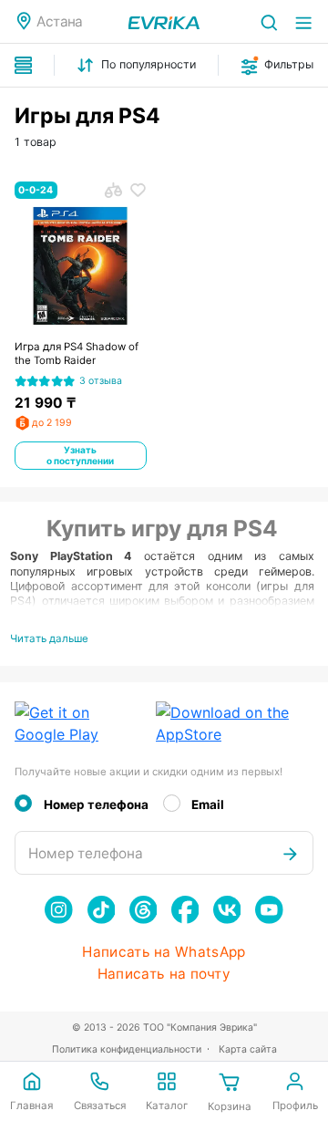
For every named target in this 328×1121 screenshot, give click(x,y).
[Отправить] (290, 853)
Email (207, 804)
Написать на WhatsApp (163, 952)
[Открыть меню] (303, 21)
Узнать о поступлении (80, 455)
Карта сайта (248, 1049)
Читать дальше (49, 638)
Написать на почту (164, 974)
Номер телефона (96, 804)
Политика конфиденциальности (126, 1049)
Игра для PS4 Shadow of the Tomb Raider (76, 353)
